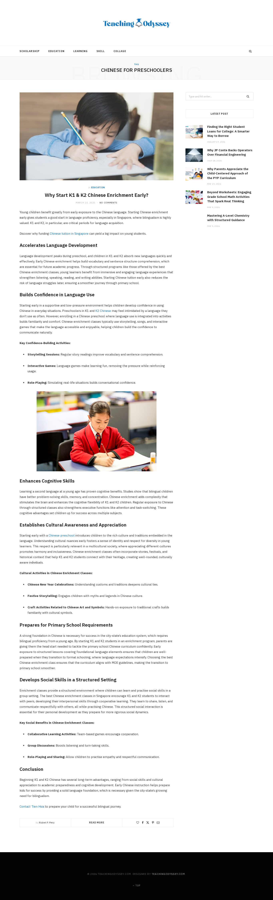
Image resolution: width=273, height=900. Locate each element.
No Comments (108, 202)
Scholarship (30, 51)
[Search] (250, 51)
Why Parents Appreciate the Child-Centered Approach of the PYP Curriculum (227, 173)
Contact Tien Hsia (32, 806)
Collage (120, 51)
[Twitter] (147, 822)
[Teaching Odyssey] (136, 23)
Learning (80, 51)
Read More (96, 822)
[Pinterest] (153, 822)
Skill (101, 51)
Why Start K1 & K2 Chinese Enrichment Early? (96, 195)
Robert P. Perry (47, 822)
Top (137, 885)
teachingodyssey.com (168, 873)
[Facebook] (142, 822)
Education (56, 51)
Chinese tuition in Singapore (69, 233)
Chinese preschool (62, 535)
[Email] (158, 822)
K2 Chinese (103, 311)
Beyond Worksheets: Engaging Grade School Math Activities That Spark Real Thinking (229, 196)
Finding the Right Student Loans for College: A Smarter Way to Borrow (228, 131)
